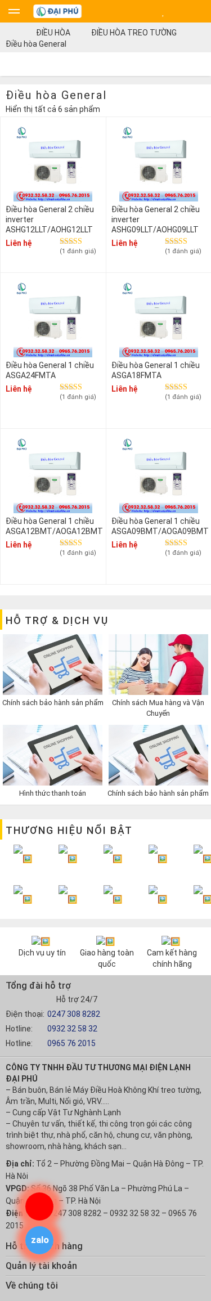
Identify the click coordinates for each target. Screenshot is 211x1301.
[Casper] (113, 858)
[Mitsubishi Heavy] (23, 898)
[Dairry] (113, 898)
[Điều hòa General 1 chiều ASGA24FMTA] (53, 319)
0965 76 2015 (71, 1043)
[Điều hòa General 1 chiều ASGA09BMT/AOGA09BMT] (158, 475)
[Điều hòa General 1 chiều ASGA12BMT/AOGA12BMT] (53, 475)
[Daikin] (23, 858)
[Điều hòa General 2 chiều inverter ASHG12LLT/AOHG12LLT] (53, 163)
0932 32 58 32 (72, 1028)
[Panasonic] (68, 858)
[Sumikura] (68, 898)
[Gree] (158, 898)
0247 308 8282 (73, 1014)
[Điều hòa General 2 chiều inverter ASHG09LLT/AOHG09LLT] (158, 163)
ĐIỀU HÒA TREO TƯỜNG (134, 32)
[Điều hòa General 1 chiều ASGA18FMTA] (158, 319)
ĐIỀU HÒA (53, 32)
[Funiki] (158, 858)
